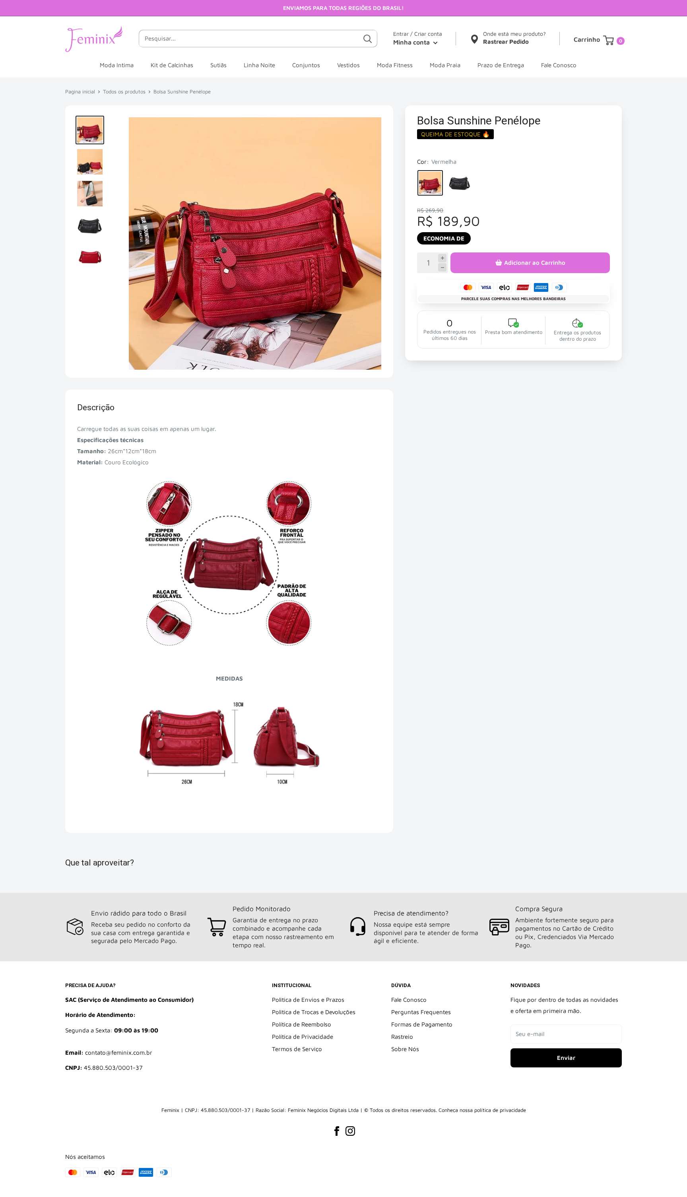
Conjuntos (306, 65)
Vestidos (348, 65)
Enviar (566, 1057)
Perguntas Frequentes (421, 1012)
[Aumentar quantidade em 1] (442, 258)
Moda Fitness (395, 65)
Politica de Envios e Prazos (308, 999)
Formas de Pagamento (421, 1024)
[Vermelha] (430, 183)
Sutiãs (218, 65)
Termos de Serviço (297, 1049)
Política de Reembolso (301, 1024)
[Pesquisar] (367, 38)
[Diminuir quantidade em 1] (442, 267)
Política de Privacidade (302, 1036)
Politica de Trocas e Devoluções (313, 1012)
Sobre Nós (405, 1049)
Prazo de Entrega (500, 65)
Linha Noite (259, 65)
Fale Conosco (558, 65)
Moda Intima (117, 65)
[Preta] (459, 183)
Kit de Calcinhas (172, 65)
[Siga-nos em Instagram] (350, 1131)
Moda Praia (445, 65)
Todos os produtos (124, 91)
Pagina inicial (80, 91)
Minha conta (412, 42)
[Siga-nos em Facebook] (337, 1131)
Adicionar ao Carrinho (534, 262)
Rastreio (402, 1036)
